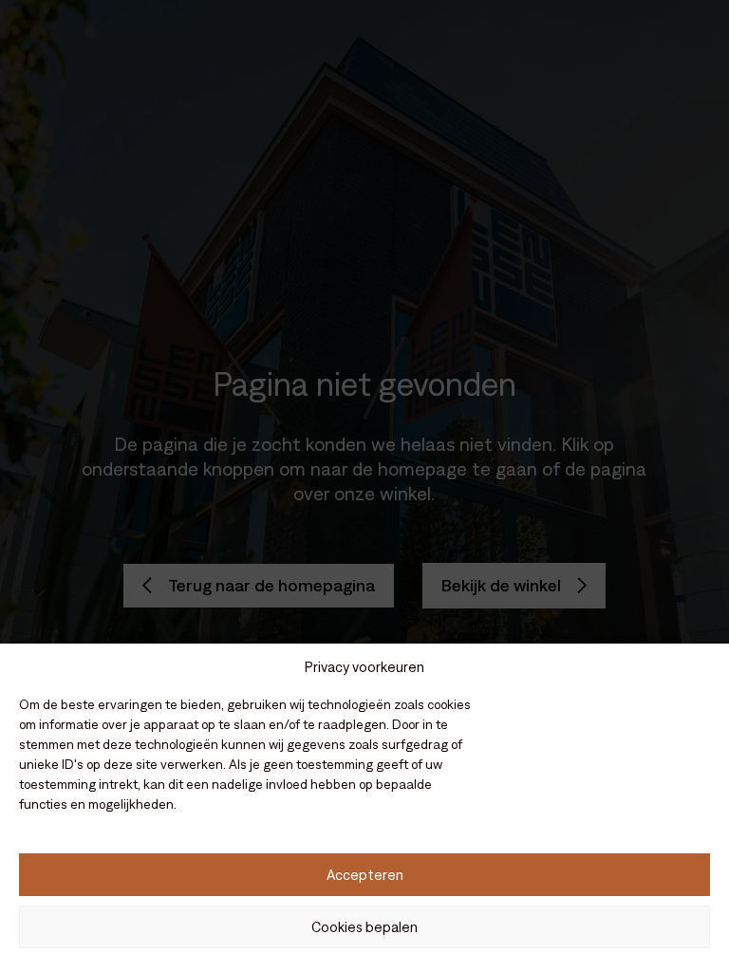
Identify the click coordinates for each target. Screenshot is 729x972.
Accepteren (365, 875)
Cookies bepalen (364, 927)
